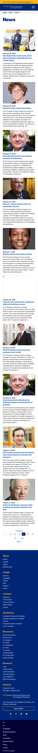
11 (19, 534)
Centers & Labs (7, 669)
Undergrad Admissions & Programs (14, 616)
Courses (5, 621)
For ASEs (6, 648)
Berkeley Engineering (9, 731)
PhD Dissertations (8, 674)
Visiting (5, 564)
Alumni (5, 588)
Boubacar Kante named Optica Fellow (17, 254)
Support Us (6, 597)
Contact (5, 607)
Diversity (5, 562)
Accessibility (6, 738)
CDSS (4, 735)
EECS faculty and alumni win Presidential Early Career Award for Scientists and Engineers (18, 455)
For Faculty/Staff (8, 655)
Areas (5, 666)
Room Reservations (9, 635)
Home (5, 12)
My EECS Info (7, 637)
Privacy (5, 744)
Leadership (6, 578)
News (11, 12)
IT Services (6, 650)
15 (15, 538)
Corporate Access (8, 688)
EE (3, 722)
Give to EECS (18, 708)
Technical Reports (8, 672)
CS (4, 725)
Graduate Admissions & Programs (13, 619)
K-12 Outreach (7, 599)
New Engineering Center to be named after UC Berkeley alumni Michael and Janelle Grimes (17, 58)
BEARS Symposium (9, 679)
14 (32, 534)
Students (6, 586)
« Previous (20, 531)
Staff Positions (7, 605)
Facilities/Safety (8, 653)
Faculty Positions (8, 602)
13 (28, 534)
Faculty (5, 581)
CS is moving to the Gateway (21, 2)
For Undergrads (8, 645)
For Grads (6, 642)
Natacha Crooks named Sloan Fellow (17, 108)
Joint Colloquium (8, 677)
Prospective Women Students (12, 624)
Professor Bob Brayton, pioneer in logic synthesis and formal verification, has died (18, 507)
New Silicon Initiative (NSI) (11, 690)
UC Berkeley (6, 728)
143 (22, 538)
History (5, 559)
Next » (19, 541)
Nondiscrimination (8, 741)
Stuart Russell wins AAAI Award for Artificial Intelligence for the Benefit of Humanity (18, 402)
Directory (6, 576)
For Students (7, 640)
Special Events (7, 567)
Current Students (8, 626)
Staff (4, 583)
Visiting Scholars (8, 658)
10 (15, 534)
